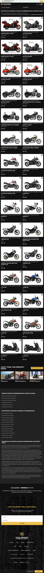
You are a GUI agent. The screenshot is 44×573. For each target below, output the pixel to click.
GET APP (41, 1)
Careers (34, 550)
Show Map (30, 571)
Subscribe (22, 523)
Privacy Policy (22, 554)
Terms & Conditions (14, 554)
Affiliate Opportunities (25, 550)
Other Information (30, 554)
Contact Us (26, 546)
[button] (11, 27)
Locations (11, 542)
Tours (17, 542)
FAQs (15, 546)
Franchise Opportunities (13, 550)
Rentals (22, 542)
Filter (39, 571)
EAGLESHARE (30, 542)
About (20, 546)
